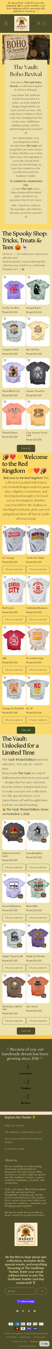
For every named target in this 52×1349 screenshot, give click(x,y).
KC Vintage (8, 558)
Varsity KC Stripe (35, 558)
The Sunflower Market (20, 1333)
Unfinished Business (37, 608)
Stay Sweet (32, 1006)
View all (26, 448)
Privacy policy (40, 1337)
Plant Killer (32, 906)
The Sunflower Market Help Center (23, 1132)
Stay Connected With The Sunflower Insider (24, 1140)
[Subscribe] (42, 1291)
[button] (6, 23)
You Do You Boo (10, 307)
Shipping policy (36, 1341)
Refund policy (25, 1337)
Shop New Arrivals (14, 1125)
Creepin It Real (10, 349)
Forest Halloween (11, 906)
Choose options (14, 569)
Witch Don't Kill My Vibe (12, 1008)
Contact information (27, 1346)
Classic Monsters (35, 391)
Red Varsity (8, 608)
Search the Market (14, 1148)
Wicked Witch (33, 308)
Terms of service (20, 1341)
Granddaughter (34, 853)
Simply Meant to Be (12, 956)
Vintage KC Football (13, 708)
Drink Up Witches (35, 956)
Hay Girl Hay (33, 349)
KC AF (29, 708)
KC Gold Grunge (35, 658)
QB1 (4, 658)
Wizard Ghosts (10, 432)
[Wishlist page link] (33, 23)
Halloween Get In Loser (11, 854)
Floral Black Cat (10, 391)
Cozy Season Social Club (36, 434)
